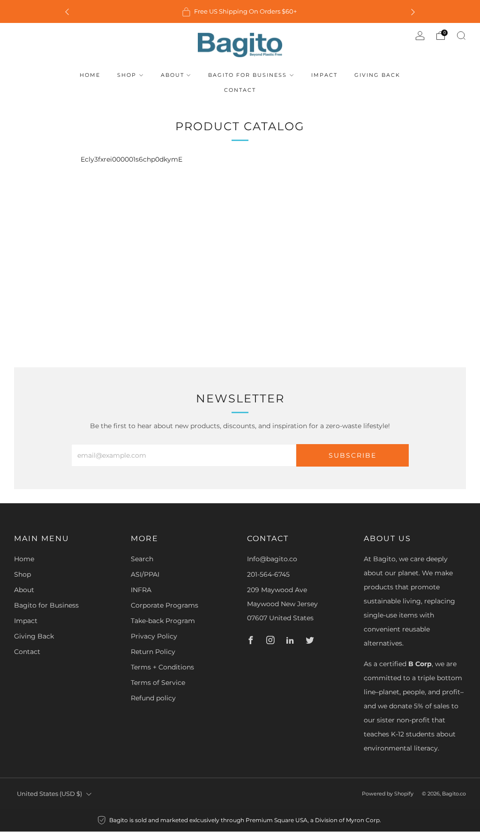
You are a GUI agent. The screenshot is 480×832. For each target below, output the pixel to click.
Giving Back (377, 75)
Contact (240, 90)
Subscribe (352, 455)
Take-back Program (163, 621)
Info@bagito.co (272, 559)
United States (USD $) (49, 793)
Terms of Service (158, 682)
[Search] (461, 35)
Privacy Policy (154, 636)
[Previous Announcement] (67, 11)
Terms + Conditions (162, 667)
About (172, 75)
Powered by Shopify (387, 793)
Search (142, 559)
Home (90, 75)
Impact (324, 75)
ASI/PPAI (145, 574)
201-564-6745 (268, 574)
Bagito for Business (247, 75)
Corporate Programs (164, 605)
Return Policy (153, 651)
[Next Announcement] (413, 11)
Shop (126, 75)
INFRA (141, 590)
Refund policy (153, 698)
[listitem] (240, 11)
